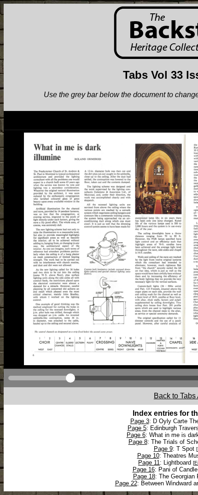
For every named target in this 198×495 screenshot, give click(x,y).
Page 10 (148, 455)
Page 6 (136, 434)
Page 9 (163, 448)
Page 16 (144, 469)
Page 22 (126, 483)
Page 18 (144, 476)
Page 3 (139, 421)
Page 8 (137, 441)
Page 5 (137, 428)
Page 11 (149, 462)
